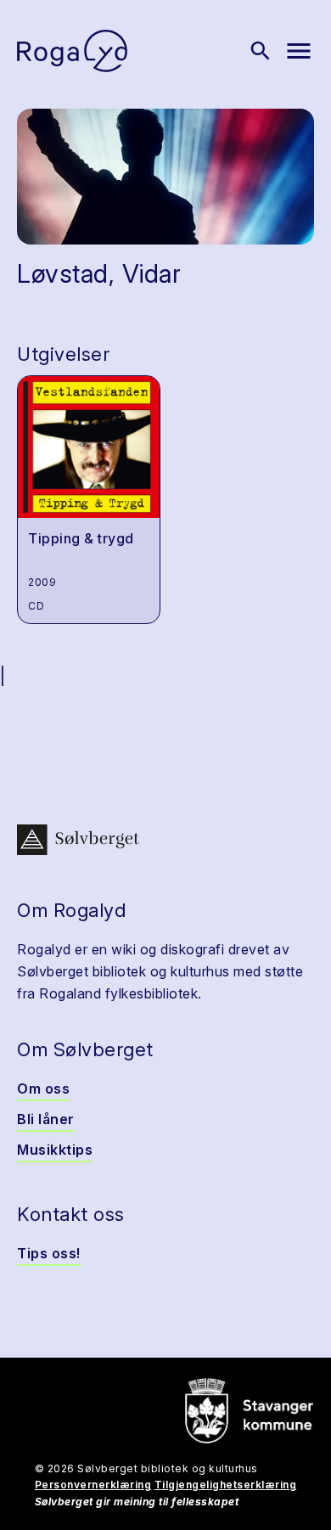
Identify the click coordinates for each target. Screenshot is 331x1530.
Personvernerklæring (93, 1484)
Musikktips (55, 1149)
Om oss (43, 1088)
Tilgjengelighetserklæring (225, 1484)
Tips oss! (49, 1253)
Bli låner (46, 1119)
